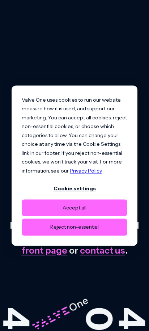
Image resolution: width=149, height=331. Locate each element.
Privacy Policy (86, 170)
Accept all (74, 208)
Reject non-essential (74, 227)
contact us (102, 250)
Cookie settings (75, 188)
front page (44, 250)
